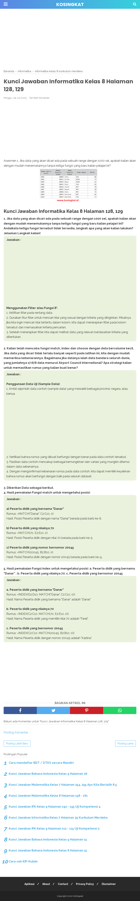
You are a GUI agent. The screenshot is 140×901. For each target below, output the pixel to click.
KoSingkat (70, 4)
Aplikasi (29, 884)
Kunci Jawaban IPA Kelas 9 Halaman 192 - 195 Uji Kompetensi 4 (54, 806)
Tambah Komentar (39, 97)
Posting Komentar (16, 732)
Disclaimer (109, 884)
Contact (63, 884)
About (46, 884)
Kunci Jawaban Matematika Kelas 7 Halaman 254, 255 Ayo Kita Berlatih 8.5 (63, 784)
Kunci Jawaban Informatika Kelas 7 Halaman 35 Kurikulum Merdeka (58, 817)
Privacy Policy (85, 884)
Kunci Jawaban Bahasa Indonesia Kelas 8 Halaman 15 (48, 850)
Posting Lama (125, 743)
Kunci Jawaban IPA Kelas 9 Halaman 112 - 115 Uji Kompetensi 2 (54, 828)
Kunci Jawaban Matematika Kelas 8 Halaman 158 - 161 (48, 795)
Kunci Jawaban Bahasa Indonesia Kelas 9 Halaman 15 (48, 839)
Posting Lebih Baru (17, 743)
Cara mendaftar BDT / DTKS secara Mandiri (41, 763)
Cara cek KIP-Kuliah (23, 861)
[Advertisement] (70, 38)
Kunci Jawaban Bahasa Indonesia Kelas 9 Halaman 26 (48, 773)
